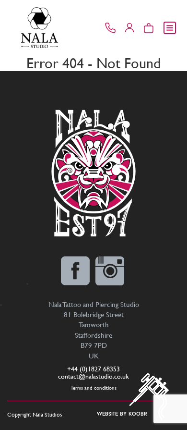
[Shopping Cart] (148, 28)
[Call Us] (110, 28)
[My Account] (129, 28)
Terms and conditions (93, 388)
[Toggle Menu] (169, 28)
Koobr (138, 414)
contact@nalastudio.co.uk (93, 376)
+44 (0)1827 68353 (93, 369)
